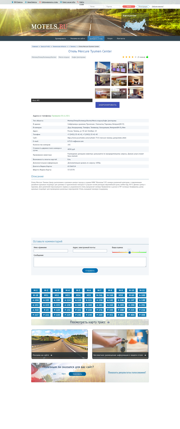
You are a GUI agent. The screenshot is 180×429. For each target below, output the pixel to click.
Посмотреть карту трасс (87, 322)
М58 (121, 295)
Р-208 (121, 309)
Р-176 (99, 309)
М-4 (67, 290)
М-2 (46, 290)
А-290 (131, 305)
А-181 (99, 305)
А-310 (35, 309)
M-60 (131, 295)
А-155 (57, 305)
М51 (46, 295)
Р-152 (78, 309)
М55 (89, 295)
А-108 (57, 300)
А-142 (110, 300)
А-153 (46, 305)
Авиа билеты (32, 2)
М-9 (121, 290)
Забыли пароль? (157, 6)
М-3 (57, 290)
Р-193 (110, 309)
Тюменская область (59, 46)
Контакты (121, 38)
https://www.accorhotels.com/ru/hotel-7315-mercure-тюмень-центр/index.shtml (97, 138)
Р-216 (142, 309)
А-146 (121, 300)
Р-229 (67, 314)
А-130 (99, 300)
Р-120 (57, 309)
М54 (78, 295)
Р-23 (46, 309)
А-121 (89, 300)
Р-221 (46, 314)
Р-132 (67, 309)
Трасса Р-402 (45, 46)
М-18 (35, 295)
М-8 (110, 290)
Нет (64, 373)
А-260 (110, 305)
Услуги (109, 38)
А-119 (78, 300)
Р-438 (142, 314)
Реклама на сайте (78, 38)
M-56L (99, 295)
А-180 (89, 305)
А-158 (67, 305)
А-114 (67, 300)
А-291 (142, 305)
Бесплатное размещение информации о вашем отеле (118, 355)
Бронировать (60, 38)
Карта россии (129, 15)
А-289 (121, 305)
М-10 (131, 290)
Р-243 (89, 314)
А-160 (78, 305)
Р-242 (78, 314)
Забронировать (107, 104)
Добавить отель (96, 39)
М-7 (99, 290)
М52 (57, 295)
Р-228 (57, 314)
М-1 (35, 290)
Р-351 (110, 314)
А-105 (46, 300)
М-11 (142, 290)
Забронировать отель (50, 2)
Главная (35, 46)
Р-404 (131, 314)
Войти (129, 6)
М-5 (78, 290)
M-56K (110, 295)
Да (54, 373)
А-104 (35, 300)
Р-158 (89, 309)
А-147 (131, 300)
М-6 (89, 290)
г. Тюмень (72, 46)
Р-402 (121, 314)
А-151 (35, 305)
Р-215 (131, 309)
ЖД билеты (18, 2)
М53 (67, 295)
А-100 (142, 295)
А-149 (142, 300)
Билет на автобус (69, 2)
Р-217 (35, 314)
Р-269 (99, 314)
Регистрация (143, 7)
